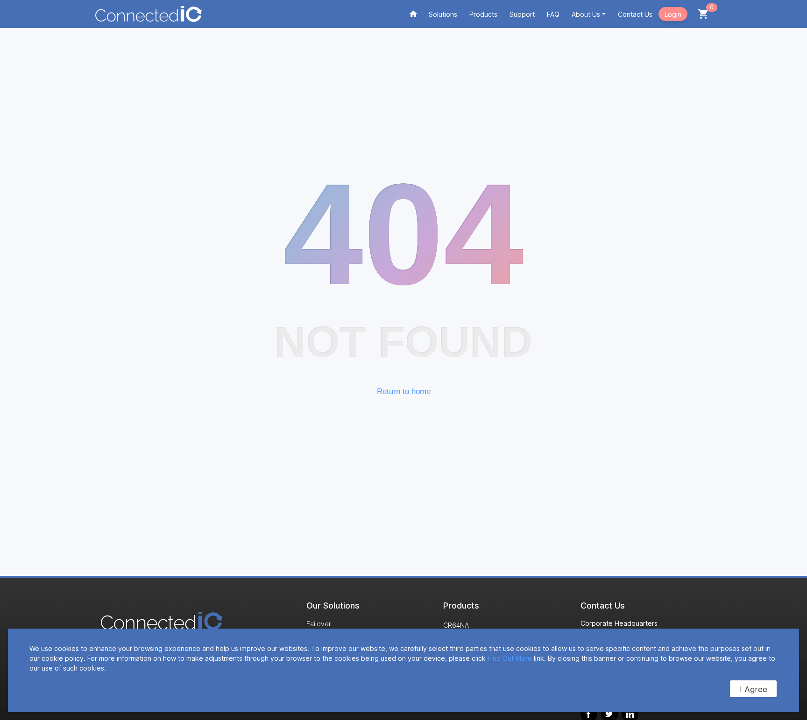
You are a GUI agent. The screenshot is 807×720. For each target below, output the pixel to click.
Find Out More (510, 658)
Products (483, 14)
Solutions (443, 14)
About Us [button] (586, 14)
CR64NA (456, 625)
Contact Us (635, 14)
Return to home (404, 391)
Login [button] (673, 14)
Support (522, 14)
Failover (318, 624)
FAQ (553, 14)
